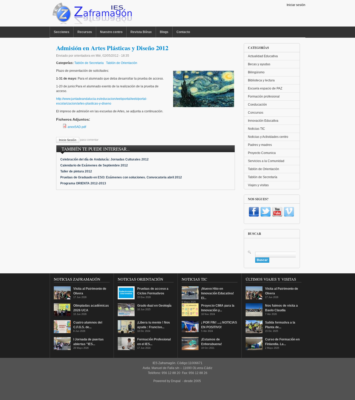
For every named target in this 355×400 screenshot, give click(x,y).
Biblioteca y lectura (261, 80)
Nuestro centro (111, 32)
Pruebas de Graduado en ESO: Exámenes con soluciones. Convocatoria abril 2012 (121, 177)
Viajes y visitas (258, 185)
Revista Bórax (141, 32)
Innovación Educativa (263, 120)
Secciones (61, 32)
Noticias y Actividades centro (268, 137)
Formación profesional (264, 96)
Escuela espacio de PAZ (265, 88)
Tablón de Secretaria (89, 63)
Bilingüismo (256, 72)
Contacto (183, 32)
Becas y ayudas (259, 64)
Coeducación (257, 104)
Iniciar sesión (296, 5)
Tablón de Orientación (121, 63)
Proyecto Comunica (262, 153)
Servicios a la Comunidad (266, 161)
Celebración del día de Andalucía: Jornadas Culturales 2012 (104, 159)
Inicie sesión (67, 139)
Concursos (255, 112)
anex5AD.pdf (77, 127)
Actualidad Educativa (263, 56)
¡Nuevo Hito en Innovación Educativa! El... (217, 293)
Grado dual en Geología (154, 305)
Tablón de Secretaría (262, 177)
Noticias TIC (256, 129)
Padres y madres (260, 145)
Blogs (164, 32)
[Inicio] (92, 15)
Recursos (84, 32)
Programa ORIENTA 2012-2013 (83, 183)
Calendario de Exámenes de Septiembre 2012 (94, 165)
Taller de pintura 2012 (76, 171)
